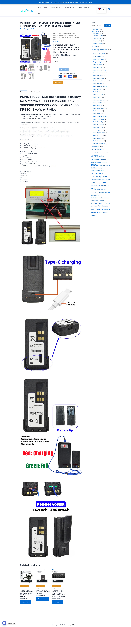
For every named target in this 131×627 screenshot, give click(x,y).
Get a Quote (58, 82)
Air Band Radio (94, 152)
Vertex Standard (103, 206)
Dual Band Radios (96, 168)
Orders (45, 7)
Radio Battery (57, 42)
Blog (39, 13)
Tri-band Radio (101, 200)
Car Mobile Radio (97, 159)
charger (106, 159)
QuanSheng (94, 195)
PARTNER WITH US (83, 7)
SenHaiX (106, 198)
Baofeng (94, 156)
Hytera (108, 180)
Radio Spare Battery (97, 198)
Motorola (96, 189)
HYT (103, 180)
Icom (93, 183)
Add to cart (63, 69)
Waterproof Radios (96, 212)
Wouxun (105, 212)
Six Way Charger (94, 200)
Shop (39, 7)
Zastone (98, 215)
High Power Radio (96, 179)
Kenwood (102, 183)
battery (101, 156)
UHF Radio (94, 206)
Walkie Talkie (103, 209)
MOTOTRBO (103, 189)
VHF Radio (93, 209)
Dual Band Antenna (105, 165)
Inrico (96, 183)
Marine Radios (94, 185)
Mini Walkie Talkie (103, 185)
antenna (101, 152)
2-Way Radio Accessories (64, 33)
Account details (55, 7)
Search (93, 22)
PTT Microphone (104, 192)
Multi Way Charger (95, 192)
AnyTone (106, 152)
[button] (47, 7)
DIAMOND (104, 162)
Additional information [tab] (35, 92)
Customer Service (69, 7)
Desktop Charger (96, 162)
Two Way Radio (96, 203)
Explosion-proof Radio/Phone (97, 170)
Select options (42, 599)
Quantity (55, 57)
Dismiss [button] (90, 2)
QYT (99, 195)
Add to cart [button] (25, 602)
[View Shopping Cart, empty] (109, 10)
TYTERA (108, 203)
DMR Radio (95, 165)
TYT (104, 203)
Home (55, 33)
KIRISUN (108, 183)
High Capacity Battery (99, 177)
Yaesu (93, 216)
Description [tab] (23, 92)
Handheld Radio (97, 173)
